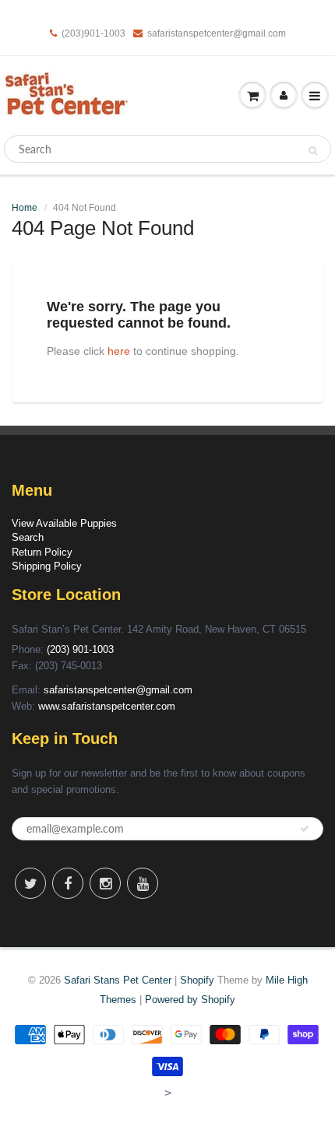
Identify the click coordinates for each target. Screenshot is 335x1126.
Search (28, 537)
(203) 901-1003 (80, 649)
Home (24, 207)
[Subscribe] (304, 828)
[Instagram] (105, 883)
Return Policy (42, 552)
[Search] (313, 150)
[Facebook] (67, 883)
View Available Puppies (64, 523)
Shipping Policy (47, 566)
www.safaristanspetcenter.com (106, 706)
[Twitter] (30, 883)
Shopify (197, 980)
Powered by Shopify (190, 999)
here (119, 351)
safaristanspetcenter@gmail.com (216, 33)
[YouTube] (142, 883)
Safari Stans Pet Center (117, 980)
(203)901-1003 (93, 33)
